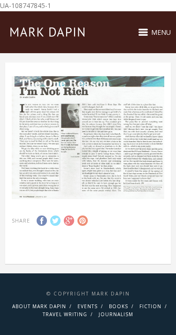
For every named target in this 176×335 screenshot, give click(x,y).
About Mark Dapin (39, 306)
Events (87, 306)
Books (118, 306)
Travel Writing (65, 314)
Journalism (116, 314)
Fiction (150, 306)
